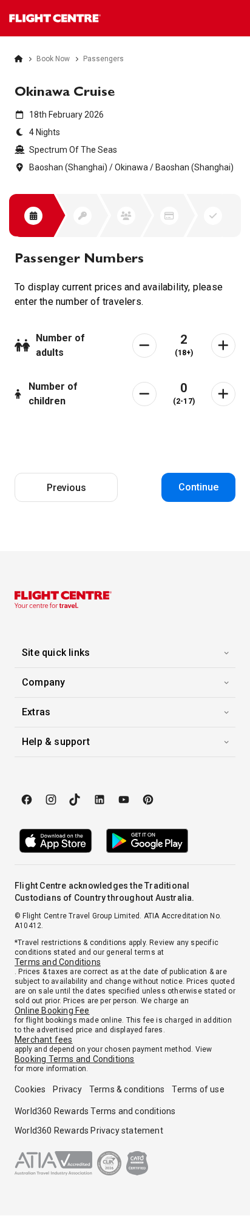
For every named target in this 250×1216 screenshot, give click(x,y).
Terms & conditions (127, 1089)
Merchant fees (44, 1039)
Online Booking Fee (52, 1010)
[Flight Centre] (54, 18)
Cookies (30, 1089)
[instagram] (51, 799)
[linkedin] (99, 799)
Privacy (67, 1089)
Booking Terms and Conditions (75, 1059)
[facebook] (27, 799)
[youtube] (124, 799)
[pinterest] (148, 799)
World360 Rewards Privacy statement (89, 1130)
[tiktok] (75, 799)
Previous (66, 487)
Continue (198, 487)
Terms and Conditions (58, 962)
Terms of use (198, 1089)
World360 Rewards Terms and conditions (95, 1111)
